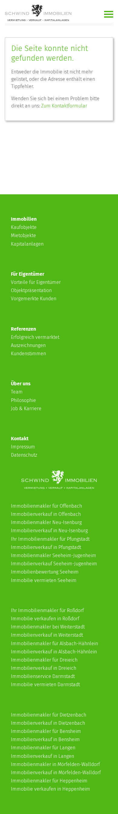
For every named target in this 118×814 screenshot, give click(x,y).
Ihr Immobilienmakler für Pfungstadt (50, 539)
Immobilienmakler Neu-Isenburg (46, 522)
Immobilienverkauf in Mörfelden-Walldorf (56, 772)
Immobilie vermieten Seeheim (44, 580)
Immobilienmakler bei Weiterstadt (48, 627)
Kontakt (19, 438)
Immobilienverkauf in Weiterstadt (47, 635)
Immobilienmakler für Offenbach (46, 506)
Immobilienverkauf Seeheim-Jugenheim (54, 564)
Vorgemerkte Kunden (33, 298)
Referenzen (23, 329)
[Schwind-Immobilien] (59, 487)
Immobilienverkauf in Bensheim (45, 739)
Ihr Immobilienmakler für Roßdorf (47, 610)
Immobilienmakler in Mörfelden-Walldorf (55, 764)
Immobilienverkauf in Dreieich (43, 668)
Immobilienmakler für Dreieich (44, 660)
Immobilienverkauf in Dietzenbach (48, 723)
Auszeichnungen (28, 345)
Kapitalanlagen (27, 244)
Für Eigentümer (27, 274)
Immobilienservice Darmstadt (43, 676)
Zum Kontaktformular (64, 106)
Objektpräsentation (31, 290)
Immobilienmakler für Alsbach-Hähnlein (54, 643)
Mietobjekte (23, 235)
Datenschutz (24, 455)
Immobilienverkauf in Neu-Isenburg (49, 530)
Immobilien (24, 219)
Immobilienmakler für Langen (43, 748)
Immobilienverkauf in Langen (42, 756)
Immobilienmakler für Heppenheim (49, 781)
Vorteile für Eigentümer (36, 282)
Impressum (23, 447)
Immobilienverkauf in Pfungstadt (46, 547)
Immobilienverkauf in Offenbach (46, 514)
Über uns (21, 384)
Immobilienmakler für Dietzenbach (48, 715)
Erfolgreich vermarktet (35, 337)
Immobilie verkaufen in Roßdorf (45, 619)
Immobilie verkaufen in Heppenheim (50, 789)
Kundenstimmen (28, 353)
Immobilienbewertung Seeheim (45, 572)
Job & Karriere (26, 408)
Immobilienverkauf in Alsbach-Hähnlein (54, 652)
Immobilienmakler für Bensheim (46, 731)
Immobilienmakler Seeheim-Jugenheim (53, 555)
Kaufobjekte (24, 227)
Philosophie (23, 400)
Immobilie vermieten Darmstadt (45, 684)
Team (17, 392)
